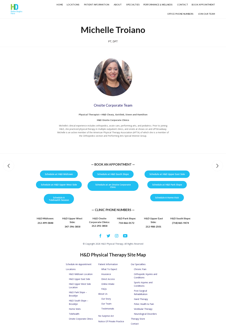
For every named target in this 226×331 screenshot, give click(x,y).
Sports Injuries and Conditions (143, 284)
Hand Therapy (141, 299)
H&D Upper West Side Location (80, 285)
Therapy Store (138, 318)
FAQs (104, 288)
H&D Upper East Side (79, 279)
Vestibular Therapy (143, 308)
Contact (182, 4)
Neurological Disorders (145, 313)
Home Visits (75, 308)
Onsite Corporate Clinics (81, 318)
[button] (59, 174)
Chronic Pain (140, 269)
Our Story (106, 298)
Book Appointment (203, 4)
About (118, 4)
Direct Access (108, 279)
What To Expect (109, 269)
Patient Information (96, 4)
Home (60, 4)
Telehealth (74, 313)
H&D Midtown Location (81, 274)
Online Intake (107, 283)
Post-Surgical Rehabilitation (140, 292)
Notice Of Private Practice (111, 321)
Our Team (106, 303)
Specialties (133, 4)
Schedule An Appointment (78, 264)
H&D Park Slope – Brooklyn (78, 294)
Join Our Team (206, 13)
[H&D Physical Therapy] (18, 7)
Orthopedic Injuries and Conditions (145, 276)
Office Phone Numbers (180, 13)
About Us (102, 293)
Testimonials (107, 308)
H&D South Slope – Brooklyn (78, 302)
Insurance (106, 274)
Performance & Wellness (157, 4)
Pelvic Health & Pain (144, 304)
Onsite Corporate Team (113, 105)
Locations (73, 4)
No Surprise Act (106, 315)
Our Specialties (138, 264)
